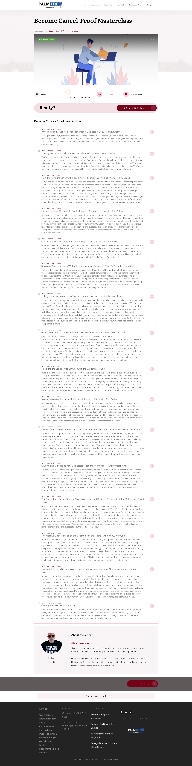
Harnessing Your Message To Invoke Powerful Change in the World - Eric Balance (83, 211)
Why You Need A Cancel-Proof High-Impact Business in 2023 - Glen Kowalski (80, 131)
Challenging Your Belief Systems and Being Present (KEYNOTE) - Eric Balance (80, 241)
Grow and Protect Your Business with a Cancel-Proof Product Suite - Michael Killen (83, 332)
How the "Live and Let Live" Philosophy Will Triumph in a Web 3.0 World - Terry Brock (85, 177)
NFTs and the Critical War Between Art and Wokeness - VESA (73, 368)
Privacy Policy (113, 759)
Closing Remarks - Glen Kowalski (58, 605)
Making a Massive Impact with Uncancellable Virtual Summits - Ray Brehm (79, 399)
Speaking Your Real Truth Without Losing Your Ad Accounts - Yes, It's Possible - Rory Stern (88, 266)
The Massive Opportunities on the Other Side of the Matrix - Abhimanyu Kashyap (83, 535)
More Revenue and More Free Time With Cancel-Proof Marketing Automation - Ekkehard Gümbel (91, 429)
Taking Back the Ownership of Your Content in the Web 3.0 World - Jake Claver (81, 296)
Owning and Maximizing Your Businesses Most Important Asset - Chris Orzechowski (84, 465)
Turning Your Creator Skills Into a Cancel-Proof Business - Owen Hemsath (79, 153)
